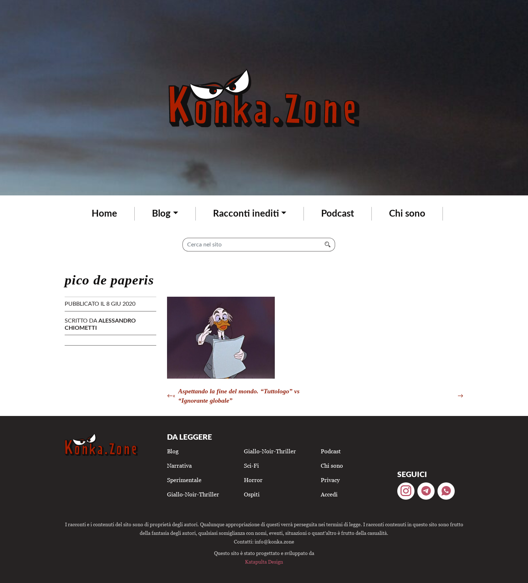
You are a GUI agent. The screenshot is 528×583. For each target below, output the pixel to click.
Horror (253, 480)
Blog (161, 213)
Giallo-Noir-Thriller (193, 494)
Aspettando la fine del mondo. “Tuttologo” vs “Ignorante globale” (239, 396)
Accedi (329, 494)
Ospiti (252, 494)
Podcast (337, 213)
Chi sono (407, 213)
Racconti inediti (246, 213)
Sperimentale (184, 480)
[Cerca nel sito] (327, 244)
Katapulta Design (264, 562)
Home (104, 213)
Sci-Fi (251, 465)
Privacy (330, 480)
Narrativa (179, 465)
